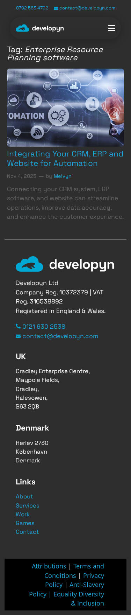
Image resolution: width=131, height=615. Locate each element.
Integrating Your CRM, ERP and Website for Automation (65, 158)
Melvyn (63, 176)
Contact (27, 532)
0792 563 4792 (32, 8)
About (24, 496)
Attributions (49, 566)
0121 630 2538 (43, 326)
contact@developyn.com (86, 8)
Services (27, 505)
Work (23, 514)
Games (25, 523)
